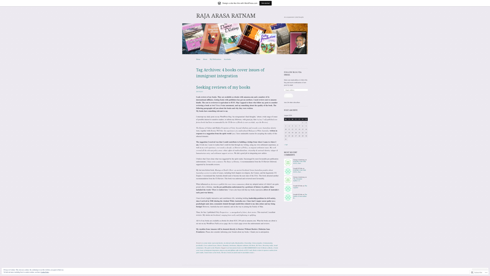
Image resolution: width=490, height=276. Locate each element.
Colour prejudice (257, 243)
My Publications (215, 59)
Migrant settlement (242, 245)
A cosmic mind (206, 243)
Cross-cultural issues (210, 245)
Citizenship (247, 243)
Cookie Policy (45, 272)
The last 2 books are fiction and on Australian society (237, 252)
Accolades (227, 59)
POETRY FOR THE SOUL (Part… (299, 162)
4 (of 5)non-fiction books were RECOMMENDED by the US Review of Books (249, 248)
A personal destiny (217, 243)
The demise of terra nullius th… (300, 196)
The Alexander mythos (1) (297, 180)
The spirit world (209, 248)
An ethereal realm (229, 243)
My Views (259, 245)
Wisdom (217, 248)
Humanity (226, 245)
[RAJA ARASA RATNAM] (245, 38)
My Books (252, 245)
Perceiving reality (268, 245)
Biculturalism (239, 243)
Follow (288, 96)
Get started (265, 3)
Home (198, 59)
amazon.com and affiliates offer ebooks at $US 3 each (236, 250)
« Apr (286, 144)
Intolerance (232, 245)
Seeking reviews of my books (223, 87)
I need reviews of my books (212, 252)
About (205, 59)
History (219, 245)
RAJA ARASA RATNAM (226, 15)
